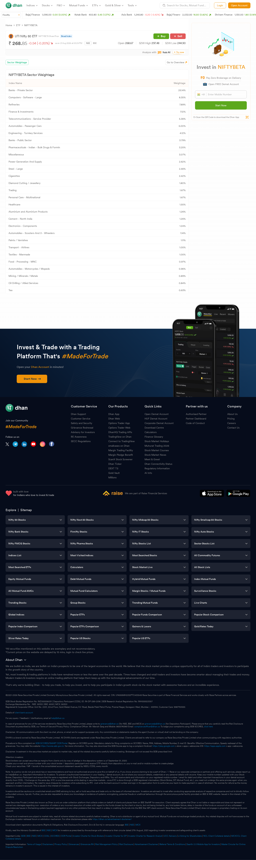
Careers (231, 423)
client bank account (24, 712)
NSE (88, 43)
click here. (208, 726)
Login (220, 5)
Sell (179, 36)
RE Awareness (79, 436)
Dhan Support (78, 414)
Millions (112, 477)
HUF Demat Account (156, 418)
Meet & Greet (152, 459)
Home (9, 25)
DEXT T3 (113, 468)
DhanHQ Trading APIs (120, 432)
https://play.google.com (164, 746)
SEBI (23, 836)
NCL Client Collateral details (216, 836)
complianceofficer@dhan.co (147, 726)
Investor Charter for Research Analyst (145, 836)
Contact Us (233, 427)
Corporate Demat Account (159, 423)
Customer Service (80, 418)
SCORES (55, 836)
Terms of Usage (34, 844)
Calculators (151, 432)
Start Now (220, 105)
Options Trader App (119, 423)
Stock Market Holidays (157, 441)
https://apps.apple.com (215, 746)
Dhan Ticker (115, 463)
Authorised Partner (196, 414)
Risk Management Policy (106, 844)
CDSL (46, 836)
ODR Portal (66, 836)
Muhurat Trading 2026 (157, 445)
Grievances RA (87, 844)
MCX (138, 825)
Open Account (239, 5)
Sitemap (26, 510)
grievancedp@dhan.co (155, 724)
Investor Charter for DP (116, 836)
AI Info (148, 473)
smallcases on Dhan (119, 445)
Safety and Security (81, 423)
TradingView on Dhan (119, 436)
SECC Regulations (81, 441)
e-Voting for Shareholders (190, 836)
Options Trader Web (119, 427)
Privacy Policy (61, 844)
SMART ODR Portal (58, 743)
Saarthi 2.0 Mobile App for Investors (203, 844)
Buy (163, 36)
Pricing (231, 418)
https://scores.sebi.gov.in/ (53, 746)
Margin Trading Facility (120, 450)
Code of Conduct (195, 423)
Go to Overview (175, 62)
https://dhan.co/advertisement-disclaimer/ (112, 819)
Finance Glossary (154, 436)
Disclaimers (47, 844)
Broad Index (66, 36)
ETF (18, 25)
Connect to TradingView (121, 441)
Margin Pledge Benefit (120, 454)
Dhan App (113, 414)
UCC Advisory (170, 836)
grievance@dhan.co (109, 724)
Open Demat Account (157, 414)
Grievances (74, 844)
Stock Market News (155, 454)
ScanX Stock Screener (120, 459)
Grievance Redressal (82, 427)
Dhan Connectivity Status (158, 463)
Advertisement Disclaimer (146, 844)
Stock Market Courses (157, 450)
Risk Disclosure (126, 844)
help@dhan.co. (58, 718)
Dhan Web (114, 418)
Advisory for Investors (83, 432)
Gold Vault (114, 473)
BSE (95, 43)
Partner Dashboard (196, 418)
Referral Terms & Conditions (172, 844)
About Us (232, 414)
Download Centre (154, 427)
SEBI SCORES (42, 743)
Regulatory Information (157, 468)
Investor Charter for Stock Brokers (88, 836)
